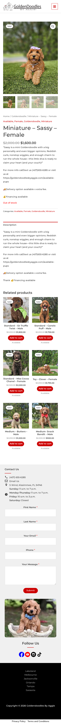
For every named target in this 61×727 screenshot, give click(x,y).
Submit (30, 590)
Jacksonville (30, 678)
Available (8, 121)
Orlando (30, 682)
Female (18, 121)
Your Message (30, 564)
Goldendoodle (19, 116)
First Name (30, 507)
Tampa (30, 686)
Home (6, 116)
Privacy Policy (18, 721)
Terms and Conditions (38, 721)
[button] (53, 26)
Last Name (30, 521)
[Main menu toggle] (54, 6)
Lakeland (30, 671)
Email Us (14, 481)
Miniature (46, 121)
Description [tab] (9, 225)
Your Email (30, 535)
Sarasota (30, 690)
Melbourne (30, 675)
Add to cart (16, 338)
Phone (30, 550)
